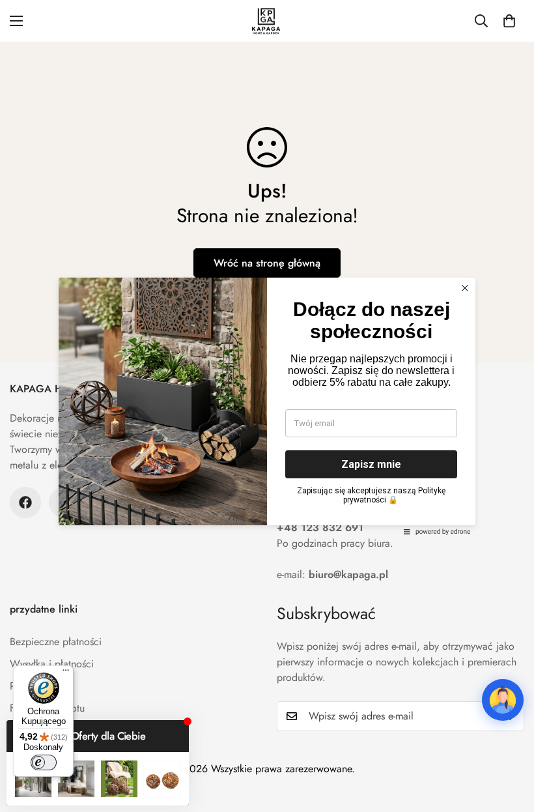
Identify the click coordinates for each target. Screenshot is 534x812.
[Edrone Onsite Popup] (267, 406)
